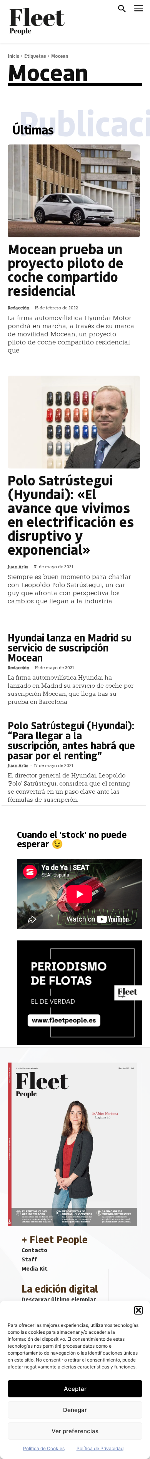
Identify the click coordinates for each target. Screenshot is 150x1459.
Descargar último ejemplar (59, 1299)
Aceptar (75, 1388)
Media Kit (35, 1268)
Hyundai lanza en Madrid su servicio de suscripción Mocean (70, 647)
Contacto (34, 1250)
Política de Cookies (44, 1448)
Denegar (75, 1410)
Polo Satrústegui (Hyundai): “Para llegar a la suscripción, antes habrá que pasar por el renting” (71, 740)
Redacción (18, 308)
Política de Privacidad (100, 1448)
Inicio (13, 56)
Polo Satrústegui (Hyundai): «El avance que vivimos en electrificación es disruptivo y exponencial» (71, 514)
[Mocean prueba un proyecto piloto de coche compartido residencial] (74, 190)
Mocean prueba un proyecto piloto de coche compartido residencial (65, 269)
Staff (29, 1259)
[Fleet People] (36, 21)
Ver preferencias (75, 1431)
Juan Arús (18, 566)
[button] (138, 1310)
